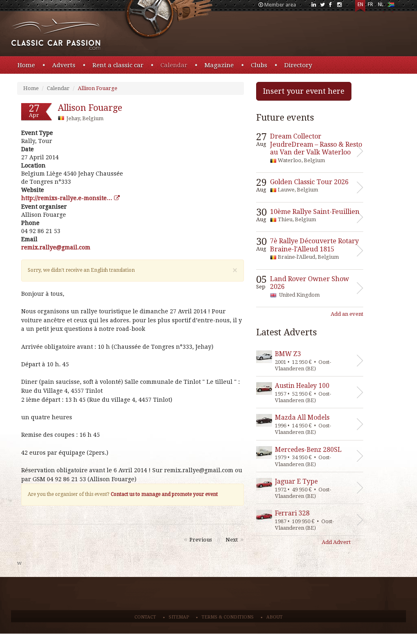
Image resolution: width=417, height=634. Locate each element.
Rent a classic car (117, 65)
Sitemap (179, 617)
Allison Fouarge (97, 88)
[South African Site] (391, 6)
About (274, 617)
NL (381, 4)
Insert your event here (304, 91)
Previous (200, 540)
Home (26, 65)
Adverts (63, 65)
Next (232, 540)
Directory (298, 65)
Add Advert (336, 542)
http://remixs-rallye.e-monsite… (67, 198)
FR (370, 4)
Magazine (219, 65)
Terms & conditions (228, 617)
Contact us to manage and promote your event (164, 494)
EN (360, 4)
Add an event (347, 314)
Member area (280, 5)
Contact (145, 617)
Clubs (259, 65)
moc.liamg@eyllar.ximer (55, 247)
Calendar (173, 65)
